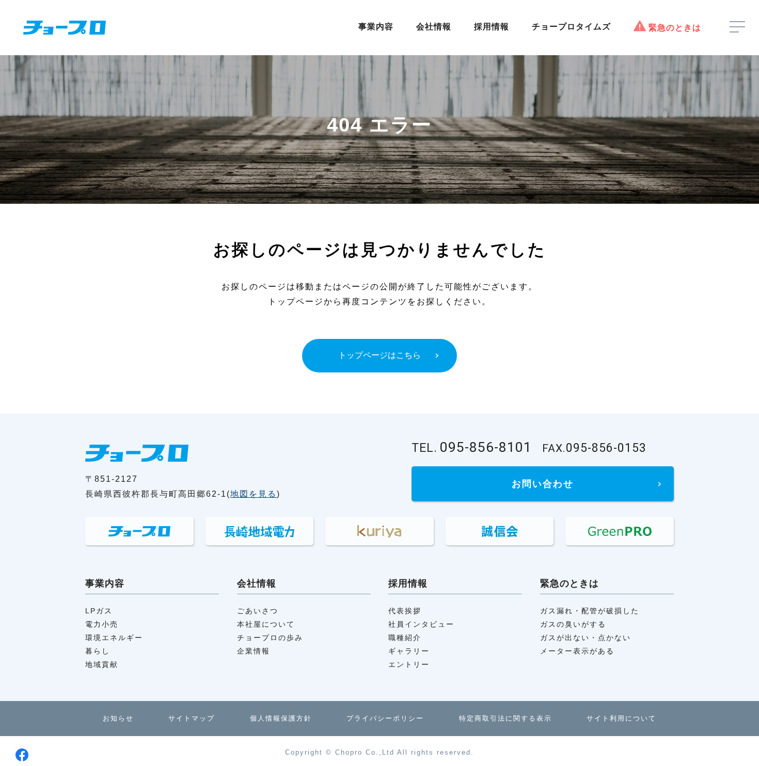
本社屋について (266, 624)
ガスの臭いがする (573, 624)
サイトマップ (191, 718)
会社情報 (433, 26)
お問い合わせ (543, 484)
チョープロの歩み (270, 637)
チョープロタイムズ (571, 26)
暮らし (97, 651)
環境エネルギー (114, 637)
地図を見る (253, 494)
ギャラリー (409, 651)
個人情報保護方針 (281, 718)
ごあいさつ (257, 611)
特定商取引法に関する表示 (505, 718)
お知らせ (118, 718)
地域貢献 (101, 664)
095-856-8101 (472, 447)
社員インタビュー (421, 624)
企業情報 (253, 651)
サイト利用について (621, 718)
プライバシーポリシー (385, 718)
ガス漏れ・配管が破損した (589, 611)
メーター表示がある (577, 651)
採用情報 (491, 26)
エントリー (409, 664)
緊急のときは (675, 27)
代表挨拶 (404, 611)
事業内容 (375, 26)
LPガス (99, 611)
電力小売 (101, 624)
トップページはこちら (379, 355)
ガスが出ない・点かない (585, 637)
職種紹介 (404, 637)
